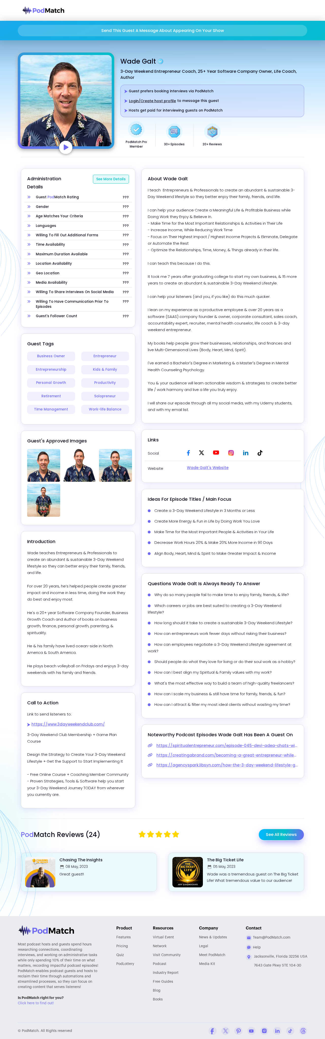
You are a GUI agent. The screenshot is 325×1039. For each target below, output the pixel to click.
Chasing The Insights (81, 860)
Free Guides (163, 981)
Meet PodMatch (212, 955)
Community (167, 955)
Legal (203, 946)
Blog (156, 990)
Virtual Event (163, 937)
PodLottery (125, 964)
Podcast (159, 964)
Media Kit (207, 964)
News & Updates (213, 937)
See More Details (111, 179)
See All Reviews (281, 834)
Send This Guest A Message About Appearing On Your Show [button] (162, 30)
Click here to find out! (36, 1003)
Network (160, 946)
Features (123, 937)
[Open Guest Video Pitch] (66, 148)
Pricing (122, 946)
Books (158, 999)
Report (165, 973)
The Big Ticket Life (225, 860)
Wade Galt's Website (208, 467)
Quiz (120, 955)
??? (126, 197)
